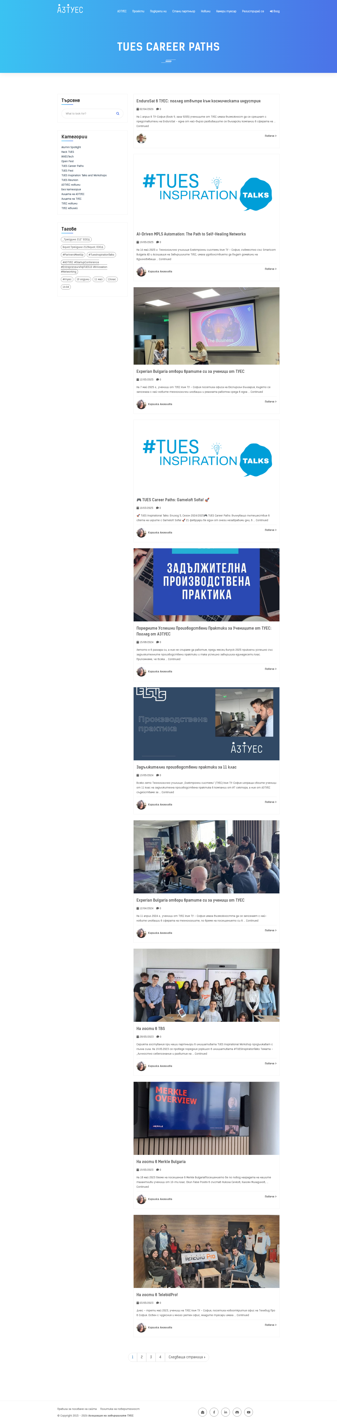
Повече (270, 136)
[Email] (202, 1412)
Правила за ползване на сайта (77, 1409)
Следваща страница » (187, 1357)
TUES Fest (67, 170)
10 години (83, 279)
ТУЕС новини (69, 203)
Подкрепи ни (158, 11)
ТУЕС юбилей (69, 208)
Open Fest (67, 161)
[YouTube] (248, 1412)
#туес (67, 279)
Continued (143, 126)
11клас (112, 279)
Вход (276, 11)
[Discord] (237, 1412)
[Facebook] (214, 1412)
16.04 (66, 287)
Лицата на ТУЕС (71, 198)
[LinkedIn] (225, 1412)
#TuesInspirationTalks (101, 254)
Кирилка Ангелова (159, 271)
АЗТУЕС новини (70, 184)
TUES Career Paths (72, 166)
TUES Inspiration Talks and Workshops (84, 175)
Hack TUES (67, 152)
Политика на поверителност (120, 1409)
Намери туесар (226, 11)
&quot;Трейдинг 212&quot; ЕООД (83, 247)
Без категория (71, 189)
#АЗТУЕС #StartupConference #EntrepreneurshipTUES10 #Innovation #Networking (84, 267)
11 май (98, 279)
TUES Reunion (69, 180)
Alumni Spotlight (71, 147)
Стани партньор (183, 11)
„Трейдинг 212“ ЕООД (76, 239)
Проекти (138, 11)
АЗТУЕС (122, 11)
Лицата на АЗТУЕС (72, 194)
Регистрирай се (253, 11)
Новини (205, 11)
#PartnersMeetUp (73, 254)
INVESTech (67, 156)
